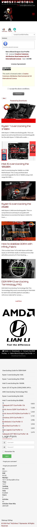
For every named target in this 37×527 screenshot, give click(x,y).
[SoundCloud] (17, 2)
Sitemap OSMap (7, 520)
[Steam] (10, 2)
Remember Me (10, 451)
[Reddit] (7, 2)
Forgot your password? (10, 466)
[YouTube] (5, 2)
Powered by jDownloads (18, 101)
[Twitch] (20, 2)
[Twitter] (3, 2)
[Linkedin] (32, 2)
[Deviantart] (12, 2)
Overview (4, 31)
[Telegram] (27, 2)
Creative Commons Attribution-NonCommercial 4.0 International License (17, 56)
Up (15, 31)
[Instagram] (15, 2)
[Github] (25, 2)
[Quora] (30, 2)
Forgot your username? (10, 461)
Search (10, 31)
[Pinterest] (22, 2)
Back (4, 98)
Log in (7, 456)
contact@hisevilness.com (27, 5)
